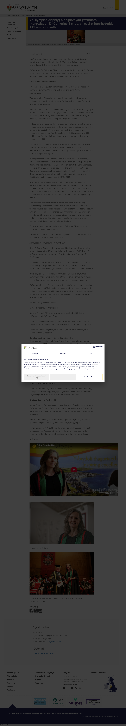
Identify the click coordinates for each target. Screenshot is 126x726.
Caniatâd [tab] (35, 353)
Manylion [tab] (63, 353)
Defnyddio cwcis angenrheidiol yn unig (36, 376)
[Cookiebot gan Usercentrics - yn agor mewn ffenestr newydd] (94, 347)
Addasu (61, 377)
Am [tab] (91, 353)
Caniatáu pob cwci (89, 377)
